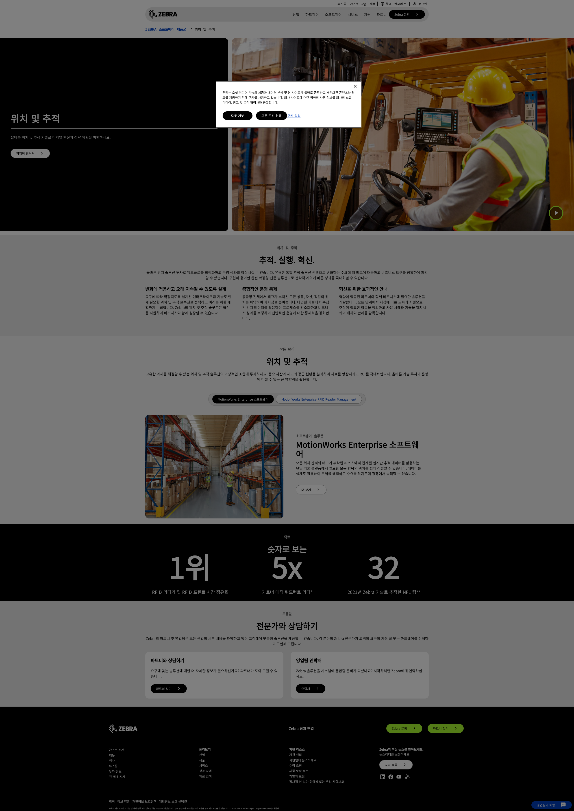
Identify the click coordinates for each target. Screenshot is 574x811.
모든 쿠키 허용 (271, 115)
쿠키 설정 (294, 115)
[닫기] (355, 86)
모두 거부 (237, 115)
